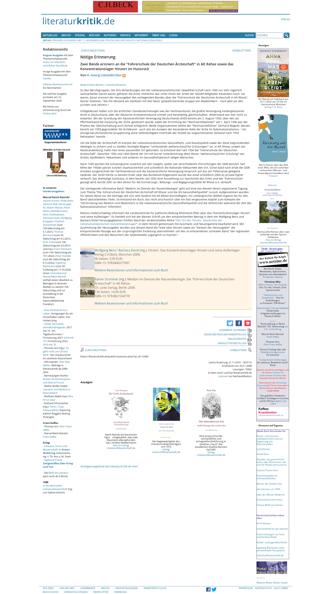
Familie (47, 78)
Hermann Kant (51, 218)
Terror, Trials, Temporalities (53, 408)
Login (173, 35)
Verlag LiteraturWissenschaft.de (166, 451)
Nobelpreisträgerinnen (273, 352)
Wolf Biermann (59, 211)
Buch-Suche (50, 592)
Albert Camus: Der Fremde (272, 284)
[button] (230, 323)
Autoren (110, 35)
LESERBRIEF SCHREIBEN (232, 330)
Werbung (120, 592)
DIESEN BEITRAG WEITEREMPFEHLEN (225, 334)
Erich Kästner (264, 523)
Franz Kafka (49, 436)
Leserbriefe (87, 588)
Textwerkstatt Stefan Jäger (273, 359)
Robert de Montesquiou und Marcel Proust (56, 380)
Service (125, 35)
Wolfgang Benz (105, 250)
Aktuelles (50, 35)
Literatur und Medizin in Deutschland (56, 391)
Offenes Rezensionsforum (57, 84)
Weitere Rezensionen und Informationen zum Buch (131, 270)
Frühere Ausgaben (64, 40)
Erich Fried (49, 242)
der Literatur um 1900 (268, 489)
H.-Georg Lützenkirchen (104, 75)
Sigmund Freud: (58, 463)
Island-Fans (263, 453)
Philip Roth (67, 200)
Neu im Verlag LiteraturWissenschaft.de (121, 447)
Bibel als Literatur (58, 472)
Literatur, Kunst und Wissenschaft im (56, 449)
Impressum (246, 588)
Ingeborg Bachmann (54, 264)
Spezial (80, 35)
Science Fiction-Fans (267, 470)
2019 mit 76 (49, 344)
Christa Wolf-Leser (266, 504)
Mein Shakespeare (53, 214)
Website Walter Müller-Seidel (272, 582)
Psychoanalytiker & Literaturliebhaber (267, 477)
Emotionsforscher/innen (269, 499)
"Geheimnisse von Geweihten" (272, 296)
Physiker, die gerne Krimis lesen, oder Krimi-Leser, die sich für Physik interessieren (272, 462)
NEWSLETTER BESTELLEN (232, 343)
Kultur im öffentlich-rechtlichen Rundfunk (55, 63)
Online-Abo (49, 113)
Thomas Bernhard (53, 233)
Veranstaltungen (76, 592)
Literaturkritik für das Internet (272, 528)
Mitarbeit (141, 35)
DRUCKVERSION (237, 338)
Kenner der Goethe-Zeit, (269, 483)
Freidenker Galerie (273, 276)
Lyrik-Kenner (263, 448)
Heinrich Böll (50, 204)
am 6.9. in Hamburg (276, 328)
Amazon (273, 175)
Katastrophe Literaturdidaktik (272, 307)
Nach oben (281, 588)
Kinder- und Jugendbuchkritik (272, 542)
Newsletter (100, 592)
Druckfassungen (127, 588)
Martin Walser (55, 207)
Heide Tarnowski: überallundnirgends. (54, 325)
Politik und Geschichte (120, 40)
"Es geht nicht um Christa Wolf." (56, 351)
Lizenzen (223, 376)
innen (280, 504)
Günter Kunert (51, 200)
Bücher (94, 35)
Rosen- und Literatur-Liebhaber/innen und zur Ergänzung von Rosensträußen (270, 440)
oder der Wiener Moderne (270, 494)
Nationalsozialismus (150, 40)
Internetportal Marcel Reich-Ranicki (54, 274)
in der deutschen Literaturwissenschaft (55, 487)
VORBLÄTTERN (242, 50)
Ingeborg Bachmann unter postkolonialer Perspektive (271, 549)
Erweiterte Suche (155, 588)
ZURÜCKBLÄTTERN (92, 50)
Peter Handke (63, 256)
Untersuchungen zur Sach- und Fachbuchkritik (271, 535)
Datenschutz (263, 588)
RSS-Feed (48, 588)
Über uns (158, 35)
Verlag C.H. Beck (273, 106)
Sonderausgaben (53, 191)
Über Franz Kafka (273, 344)
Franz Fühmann (63, 249)
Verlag (285, 19)
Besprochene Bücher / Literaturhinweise (103, 84)
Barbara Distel (129, 250)
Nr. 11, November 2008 (91, 40)
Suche (249, 35)
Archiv (66, 35)
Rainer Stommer (106, 279)
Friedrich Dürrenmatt (53, 223)
